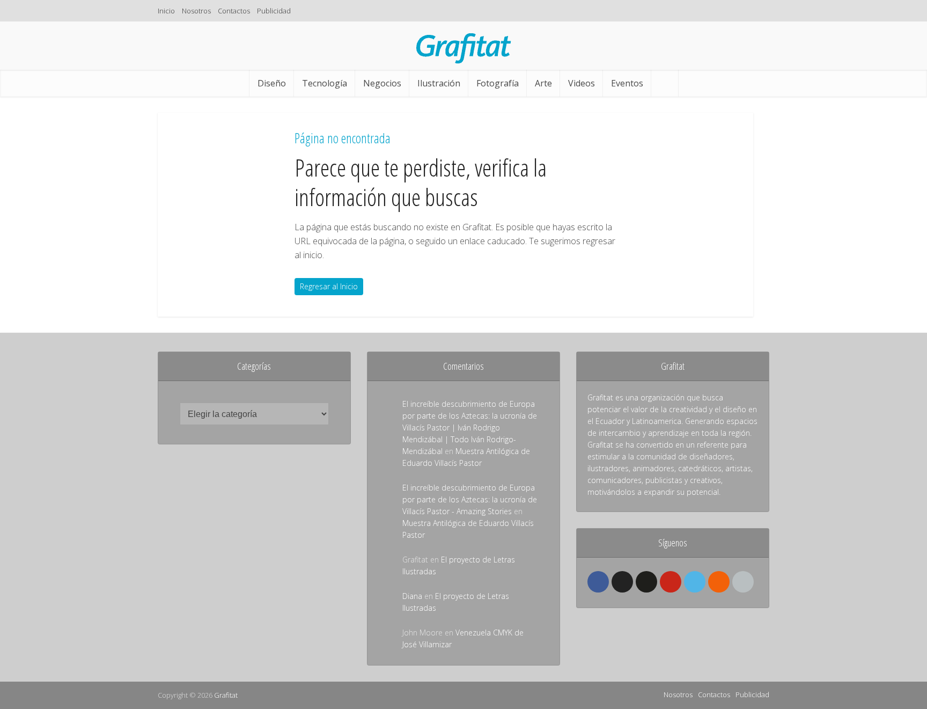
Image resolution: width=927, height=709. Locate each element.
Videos (581, 83)
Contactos (234, 11)
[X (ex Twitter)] (622, 582)
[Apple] (743, 582)
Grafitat (226, 695)
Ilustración (438, 83)
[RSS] (719, 582)
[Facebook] (598, 582)
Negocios (382, 83)
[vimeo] (694, 582)
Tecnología (324, 83)
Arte (543, 83)
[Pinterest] (670, 582)
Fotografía (497, 83)
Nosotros (196, 11)
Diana (412, 596)
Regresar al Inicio (329, 286)
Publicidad (274, 11)
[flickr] (646, 582)
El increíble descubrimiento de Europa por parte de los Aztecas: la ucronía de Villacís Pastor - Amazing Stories (469, 499)
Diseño (272, 83)
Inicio (166, 11)
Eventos (627, 83)
